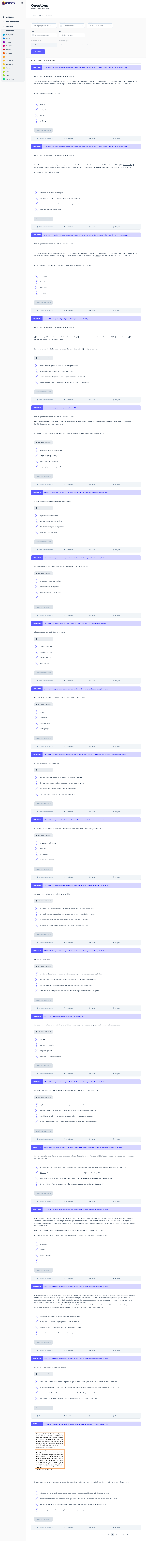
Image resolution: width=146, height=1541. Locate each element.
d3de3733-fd (37, 1016)
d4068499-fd (37, 146)
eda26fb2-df (37, 1286)
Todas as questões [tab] (45, 15)
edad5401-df (37, 1147)
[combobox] (70, 25)
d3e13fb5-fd (37, 885)
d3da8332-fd (37, 951)
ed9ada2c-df (37, 1424)
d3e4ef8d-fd (37, 820)
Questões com (36, 41)
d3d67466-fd (37, 1082)
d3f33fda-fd (37, 492)
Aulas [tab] (93, 138)
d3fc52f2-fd (37, 318)
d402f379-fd (37, 67)
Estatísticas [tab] (69, 138)
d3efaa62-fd (37, 558)
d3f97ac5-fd (37, 408)
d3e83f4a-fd (37, 689)
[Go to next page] (138, 1534)
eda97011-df (37, 1209)
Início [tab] (33, 15)
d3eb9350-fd (37, 754)
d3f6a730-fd (37, 623)
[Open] (82, 25)
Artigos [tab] (117, 138)
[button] (13, 55)
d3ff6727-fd (37, 235)
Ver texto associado (44, 358)
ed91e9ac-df (37, 1358)
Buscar (38, 52)
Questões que (64, 41)
